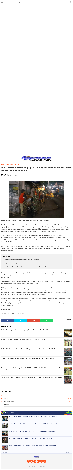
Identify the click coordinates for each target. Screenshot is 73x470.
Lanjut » (68, 452)
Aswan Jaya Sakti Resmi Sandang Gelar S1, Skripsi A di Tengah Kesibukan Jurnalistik (32, 431)
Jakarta (6, 404)
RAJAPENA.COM (41, 466)
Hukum (6, 398)
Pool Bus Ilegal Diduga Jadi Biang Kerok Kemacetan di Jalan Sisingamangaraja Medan (32, 445)
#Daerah (4, 313)
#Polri (18, 313)
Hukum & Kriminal (9, 401)
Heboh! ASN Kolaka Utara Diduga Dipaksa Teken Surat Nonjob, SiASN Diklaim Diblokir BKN (33, 424)
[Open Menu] (2, 2)
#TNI (23, 313)
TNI (18, 164)
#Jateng (12, 313)
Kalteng (6, 408)
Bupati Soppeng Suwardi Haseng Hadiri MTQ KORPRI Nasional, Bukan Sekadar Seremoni (33, 416)
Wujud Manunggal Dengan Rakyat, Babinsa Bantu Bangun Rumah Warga (23, 263)
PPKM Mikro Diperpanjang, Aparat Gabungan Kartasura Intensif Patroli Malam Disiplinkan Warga (36, 169)
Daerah (7, 164)
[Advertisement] (36, 12)
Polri (15, 164)
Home (2, 164)
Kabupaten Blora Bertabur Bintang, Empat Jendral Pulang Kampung (22, 259)
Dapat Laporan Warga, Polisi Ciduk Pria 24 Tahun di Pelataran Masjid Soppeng (30, 438)
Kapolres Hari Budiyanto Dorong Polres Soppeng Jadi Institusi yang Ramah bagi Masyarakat (28, 266)
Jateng (11, 164)
